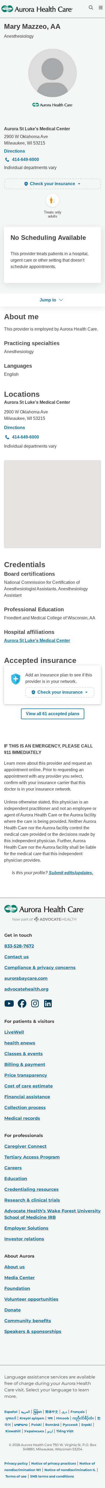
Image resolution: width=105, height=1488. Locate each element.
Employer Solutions (26, 1228)
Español (11, 1412)
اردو (50, 1431)
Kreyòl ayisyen (32, 1418)
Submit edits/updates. (71, 873)
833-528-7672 (19, 946)
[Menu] (100, 7)
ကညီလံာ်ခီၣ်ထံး (83, 1418)
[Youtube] (9, 1004)
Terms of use (16, 1476)
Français (78, 1412)
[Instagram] (35, 1004)
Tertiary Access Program (32, 1157)
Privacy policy (16, 1463)
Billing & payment (24, 1064)
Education (15, 1178)
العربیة (25, 1412)
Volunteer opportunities (31, 1299)
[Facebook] (22, 1004)
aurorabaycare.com (26, 978)
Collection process (25, 1107)
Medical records (22, 1118)
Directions (14, 151)
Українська (34, 1431)
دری (64, 1412)
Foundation (17, 1288)
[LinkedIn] (48, 1004)
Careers (13, 1167)
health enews (19, 1042)
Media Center (19, 1277)
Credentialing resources (31, 1189)
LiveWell (14, 1032)
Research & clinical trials (32, 1200)
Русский (70, 1425)
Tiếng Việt (65, 1431)
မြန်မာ (37, 1412)
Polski (36, 1425)
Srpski (86, 1425)
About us (14, 1266)
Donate (12, 1309)
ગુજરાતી (10, 1418)
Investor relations (24, 1238)
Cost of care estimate (28, 1086)
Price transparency (25, 1075)
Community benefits (27, 1320)
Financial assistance (27, 1096)
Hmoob (62, 1418)
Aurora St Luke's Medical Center (37, 129)
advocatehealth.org (26, 989)
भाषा (50, 1418)
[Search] (90, 7)
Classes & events (23, 1053)
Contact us (16, 956)
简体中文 (51, 1412)
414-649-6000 (25, 159)
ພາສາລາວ (21, 1425)
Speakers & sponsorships (32, 1331)
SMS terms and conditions (52, 1476)
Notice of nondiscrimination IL (70, 1470)
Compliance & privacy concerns (40, 967)
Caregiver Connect (25, 1146)
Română (52, 1425)
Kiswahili (13, 1431)
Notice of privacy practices (53, 1463)
